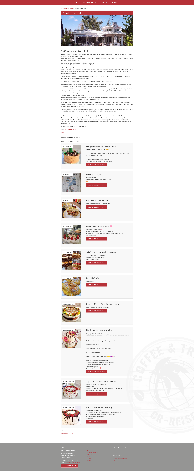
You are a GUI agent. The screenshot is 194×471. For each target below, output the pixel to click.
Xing (123, 451)
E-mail (126, 451)
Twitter (117, 451)
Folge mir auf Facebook (119, 460)
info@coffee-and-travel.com (72, 462)
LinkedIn (120, 451)
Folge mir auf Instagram (119, 458)
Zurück (62, 132)
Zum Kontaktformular (69, 466)
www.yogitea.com (69, 129)
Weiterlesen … (92, 164)
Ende (73, 434)
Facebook (114, 451)
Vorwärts (69, 434)
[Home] (77, 2)
